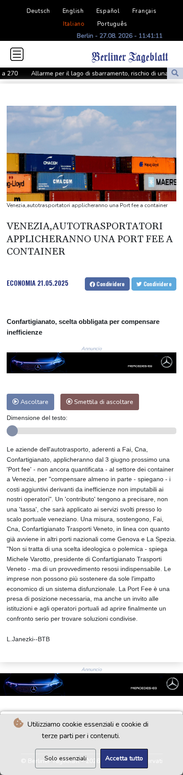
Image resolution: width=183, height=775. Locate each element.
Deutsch (38, 11)
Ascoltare (33, 401)
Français (144, 11)
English (73, 11)
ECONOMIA (21, 283)
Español (108, 11)
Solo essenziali (65, 758)
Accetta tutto (124, 758)
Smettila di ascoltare (102, 401)
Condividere (110, 284)
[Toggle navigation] (16, 54)
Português (112, 24)
